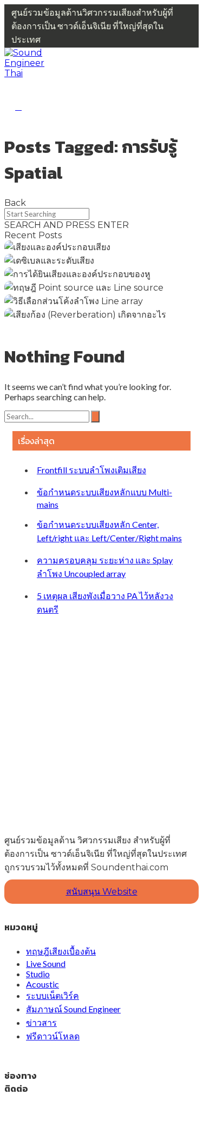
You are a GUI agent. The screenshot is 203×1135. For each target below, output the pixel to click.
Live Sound (46, 963)
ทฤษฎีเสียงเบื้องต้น (61, 951)
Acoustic (42, 984)
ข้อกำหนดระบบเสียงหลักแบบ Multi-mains (104, 498)
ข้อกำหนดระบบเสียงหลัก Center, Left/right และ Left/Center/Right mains (109, 531)
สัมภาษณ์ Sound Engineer (73, 1009)
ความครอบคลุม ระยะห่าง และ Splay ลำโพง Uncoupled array (105, 567)
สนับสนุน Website (101, 891)
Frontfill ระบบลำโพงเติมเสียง (91, 470)
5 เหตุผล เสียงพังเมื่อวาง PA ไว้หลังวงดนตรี (105, 602)
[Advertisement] (101, 715)
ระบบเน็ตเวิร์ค (52, 995)
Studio (38, 974)
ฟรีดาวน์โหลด (53, 1036)
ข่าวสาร (41, 1022)
